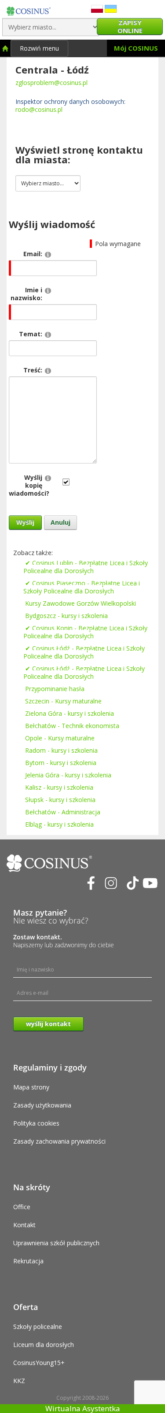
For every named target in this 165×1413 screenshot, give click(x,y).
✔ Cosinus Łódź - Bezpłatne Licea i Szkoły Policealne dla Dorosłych (84, 652)
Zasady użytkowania (42, 1105)
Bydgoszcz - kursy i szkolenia (66, 615)
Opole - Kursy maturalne (60, 738)
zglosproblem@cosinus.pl (51, 82)
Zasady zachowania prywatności (59, 1141)
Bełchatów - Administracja (62, 812)
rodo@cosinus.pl (38, 109)
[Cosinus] (29, 9)
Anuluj (60, 522)
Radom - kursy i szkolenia (61, 750)
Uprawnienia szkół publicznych (56, 1243)
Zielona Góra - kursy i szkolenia (69, 713)
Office (21, 1207)
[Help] (48, 254)
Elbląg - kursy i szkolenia (59, 824)
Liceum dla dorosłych (43, 1344)
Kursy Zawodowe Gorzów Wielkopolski (80, 603)
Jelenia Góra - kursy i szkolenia (68, 775)
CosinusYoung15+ (39, 1362)
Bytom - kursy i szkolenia (60, 762)
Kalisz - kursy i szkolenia (59, 787)
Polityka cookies (36, 1123)
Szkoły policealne (37, 1326)
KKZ (19, 1380)
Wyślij (25, 522)
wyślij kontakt (48, 1023)
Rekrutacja (28, 1261)
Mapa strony (31, 1087)
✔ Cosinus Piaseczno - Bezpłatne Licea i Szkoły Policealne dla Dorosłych (81, 587)
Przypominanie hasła (54, 688)
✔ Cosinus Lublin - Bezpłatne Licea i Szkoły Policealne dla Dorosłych (85, 567)
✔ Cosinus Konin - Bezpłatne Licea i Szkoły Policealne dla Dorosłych (85, 632)
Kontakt (24, 1225)
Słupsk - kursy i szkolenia (60, 799)
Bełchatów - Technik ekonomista (72, 725)
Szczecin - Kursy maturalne (63, 701)
